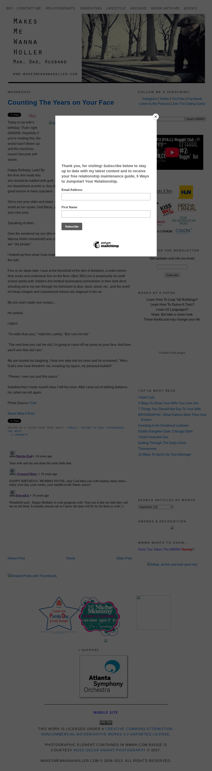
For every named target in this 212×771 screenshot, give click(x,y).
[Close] (156, 117)
